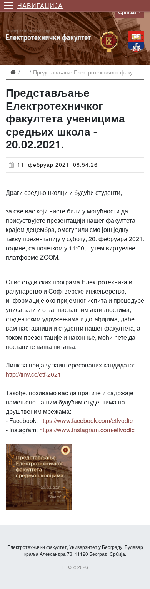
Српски (127, 12)
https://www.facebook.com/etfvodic (86, 420)
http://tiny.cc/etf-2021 (33, 374)
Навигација (40, 5)
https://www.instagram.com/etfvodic (87, 429)
